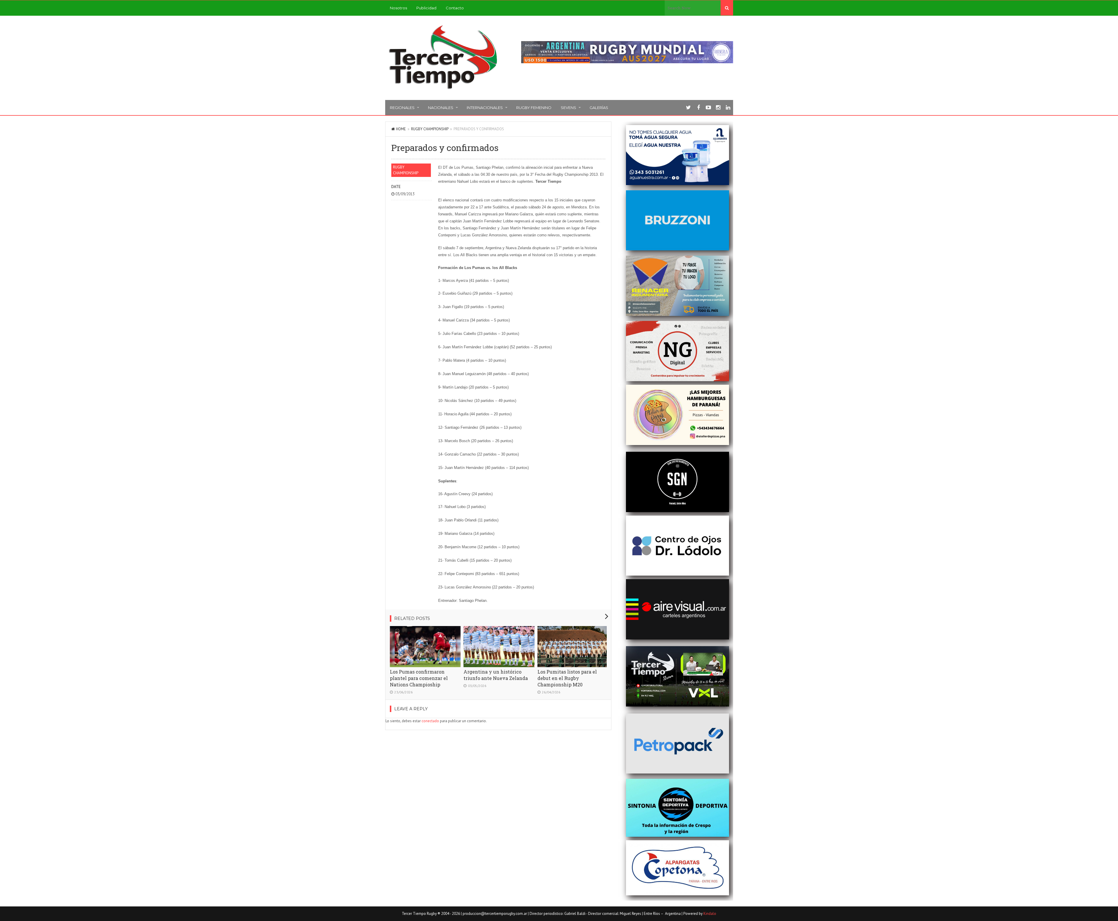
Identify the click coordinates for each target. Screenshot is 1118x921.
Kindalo (709, 913)
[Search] (727, 7)
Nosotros (398, 8)
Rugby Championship (429, 128)
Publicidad (426, 8)
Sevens (568, 107)
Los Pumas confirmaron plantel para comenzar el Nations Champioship (419, 678)
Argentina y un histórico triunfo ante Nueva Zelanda (496, 675)
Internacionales (485, 107)
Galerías (599, 107)
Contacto (455, 8)
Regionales (402, 107)
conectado (430, 720)
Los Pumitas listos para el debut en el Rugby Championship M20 (567, 678)
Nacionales (440, 107)
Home (401, 128)
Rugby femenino (533, 107)
